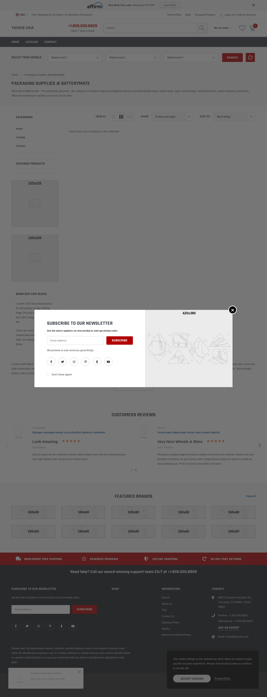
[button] (232, 310)
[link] (51, 361)
